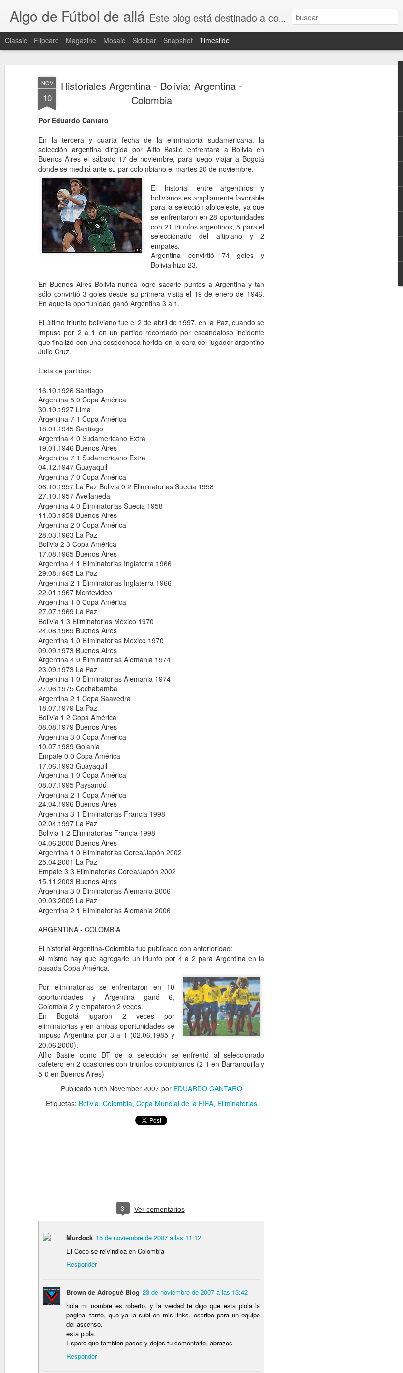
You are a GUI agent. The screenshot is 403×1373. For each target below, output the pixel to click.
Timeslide (215, 40)
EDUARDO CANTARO (207, 1088)
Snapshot (178, 40)
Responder (81, 1264)
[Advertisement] (318, 231)
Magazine (81, 40)
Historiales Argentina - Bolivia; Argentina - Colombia (151, 93)
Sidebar (144, 40)
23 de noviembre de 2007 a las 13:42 (195, 1292)
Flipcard (46, 40)
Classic (16, 40)
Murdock (79, 1237)
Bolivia (89, 1103)
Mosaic (114, 40)
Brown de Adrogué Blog (103, 1292)
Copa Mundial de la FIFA (174, 1103)
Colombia (117, 1103)
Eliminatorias (237, 1103)
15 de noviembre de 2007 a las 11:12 (148, 1237)
